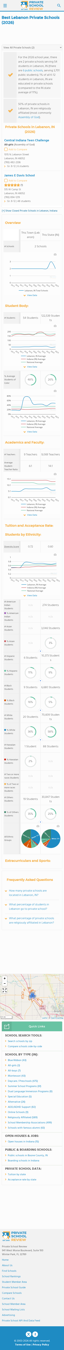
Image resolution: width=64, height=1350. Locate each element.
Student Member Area (14, 1282)
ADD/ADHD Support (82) (22, 1107)
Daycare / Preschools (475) (23, 1081)
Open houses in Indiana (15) (23, 1142)
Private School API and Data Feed (21, 1321)
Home (5, 1260)
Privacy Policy (41, 1345)
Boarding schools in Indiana (23, 1161)
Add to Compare (18, 149)
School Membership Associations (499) (30, 1123)
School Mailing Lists (13, 1310)
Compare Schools (12, 1293)
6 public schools (33, 70)
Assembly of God (28, 117)
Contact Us (8, 1299)
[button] (32, 995)
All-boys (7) (14, 1071)
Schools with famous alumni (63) (26, 1128)
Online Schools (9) (18, 1112)
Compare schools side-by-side (25, 1046)
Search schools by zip (20, 1041)
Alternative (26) (16, 1102)
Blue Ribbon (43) (17, 1060)
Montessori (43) (17, 1076)
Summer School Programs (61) (24, 1086)
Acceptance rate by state (22, 1180)
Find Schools (9, 1271)
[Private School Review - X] (28, 1334)
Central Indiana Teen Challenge (26, 140)
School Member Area (13, 1304)
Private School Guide (14, 1288)
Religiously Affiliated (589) (23, 1117)
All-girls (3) (14, 1065)
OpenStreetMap (57, 1018)
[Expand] (4, 990)
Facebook (35, 1334)
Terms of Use (23, 1345)
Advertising (8, 1315)
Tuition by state (17, 1174)
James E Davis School (19, 175)
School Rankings (11, 1277)
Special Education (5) (20, 1097)
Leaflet (44, 1018)
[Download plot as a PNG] (55, 254)
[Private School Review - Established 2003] (32, 5)
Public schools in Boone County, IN (28, 1155)
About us (7, 1265)
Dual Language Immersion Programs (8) (30, 1091)
